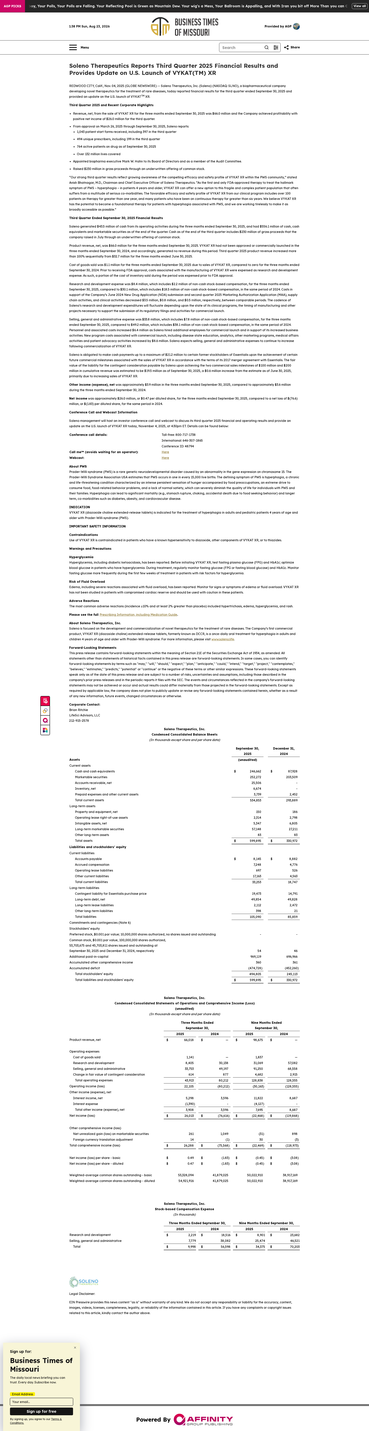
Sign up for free (41, 1411)
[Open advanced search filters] (275, 47)
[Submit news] (45, 701)
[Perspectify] (45, 711)
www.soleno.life (222, 639)
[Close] (75, 1347)
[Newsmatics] (45, 730)
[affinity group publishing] (45, 720)
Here (165, 452)
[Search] (266, 47)
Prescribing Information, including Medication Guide (138, 615)
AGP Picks (12, 6)
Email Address (22, 1394)
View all (360, 6)
